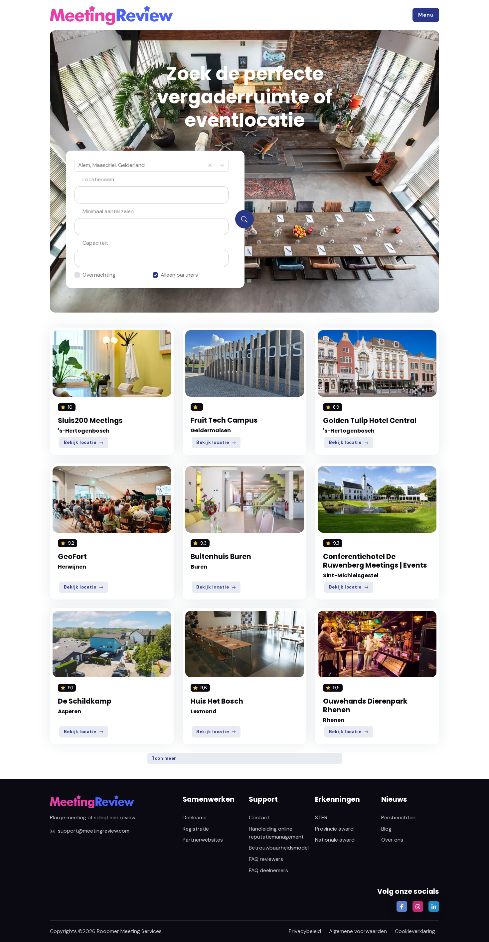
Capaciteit (95, 242)
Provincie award (334, 828)
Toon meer (164, 758)
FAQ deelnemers (268, 870)
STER (321, 817)
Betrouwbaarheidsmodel (279, 847)
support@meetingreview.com (93, 830)
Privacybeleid (305, 931)
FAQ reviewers (266, 859)
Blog (386, 828)
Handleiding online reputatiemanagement (276, 832)
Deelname (195, 817)
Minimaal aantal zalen (108, 211)
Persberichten (398, 817)
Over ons (392, 839)
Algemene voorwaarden (358, 931)
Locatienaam (98, 179)
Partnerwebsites (203, 839)
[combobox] (79, 165)
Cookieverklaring (415, 931)
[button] (425, 15)
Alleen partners (179, 274)
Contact (259, 817)
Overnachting (98, 274)
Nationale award (335, 839)
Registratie (196, 828)
